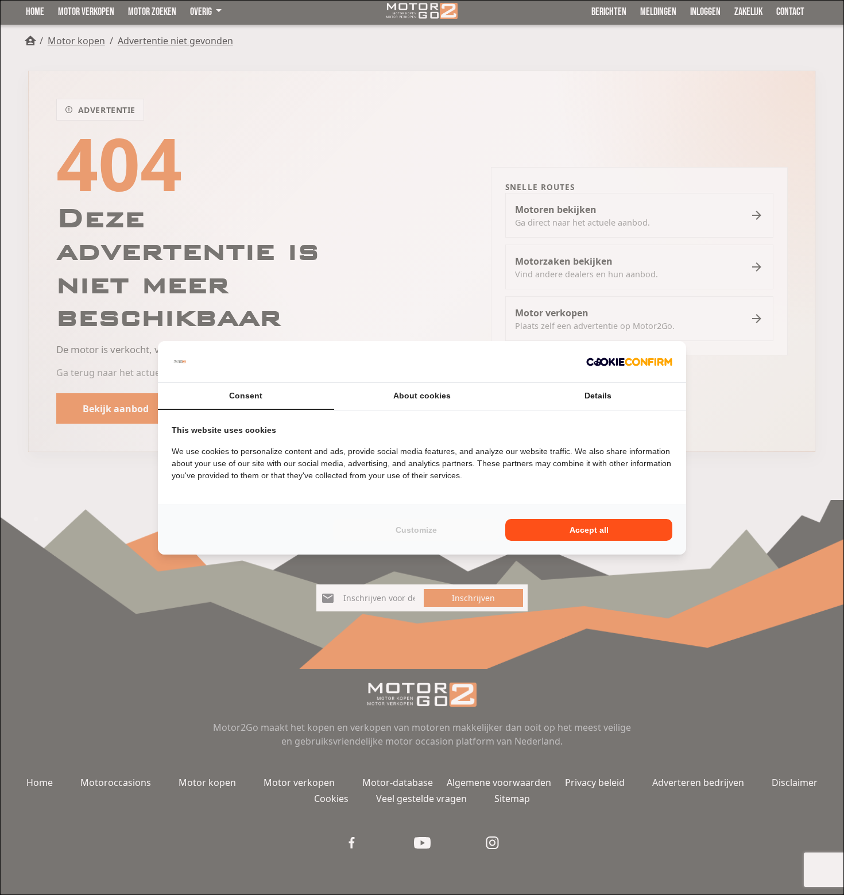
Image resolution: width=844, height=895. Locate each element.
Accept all (589, 529)
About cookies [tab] (422, 395)
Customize (416, 529)
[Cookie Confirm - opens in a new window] (629, 362)
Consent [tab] (245, 395)
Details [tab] (597, 395)
